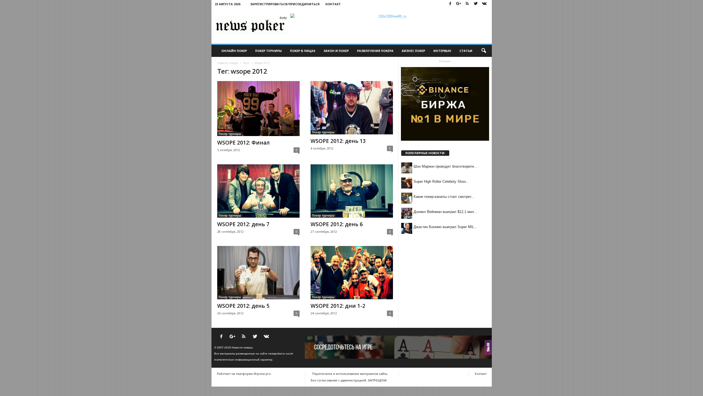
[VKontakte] (484, 4)
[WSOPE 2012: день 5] (258, 272)
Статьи (465, 51)
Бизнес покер (413, 51)
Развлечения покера (375, 51)
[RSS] (467, 4)
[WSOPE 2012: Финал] (258, 108)
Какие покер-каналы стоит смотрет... (444, 197)
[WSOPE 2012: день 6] (352, 191)
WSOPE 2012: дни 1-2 (338, 305)
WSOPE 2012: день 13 (338, 141)
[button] (484, 51)
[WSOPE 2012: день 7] (258, 191)
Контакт (333, 4)
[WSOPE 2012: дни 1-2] (352, 272)
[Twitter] (476, 4)
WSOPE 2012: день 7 (243, 224)
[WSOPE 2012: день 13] (352, 107)
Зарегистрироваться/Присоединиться (285, 4)
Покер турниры (268, 51)
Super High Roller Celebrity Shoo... (441, 181)
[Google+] (459, 4)
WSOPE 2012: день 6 (337, 224)
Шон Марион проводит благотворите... (445, 166)
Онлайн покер (234, 51)
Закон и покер (336, 51)
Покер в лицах (302, 51)
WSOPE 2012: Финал (243, 142)
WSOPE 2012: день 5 (243, 305)
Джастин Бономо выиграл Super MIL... (445, 227)
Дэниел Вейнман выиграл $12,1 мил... (445, 212)
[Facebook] (450, 4)
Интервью (442, 51)
